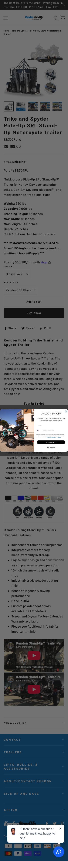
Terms (59, 437)
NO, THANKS (51, 447)
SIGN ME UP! (51, 442)
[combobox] (39, 430)
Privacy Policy (51, 437)
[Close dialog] (66, 411)
